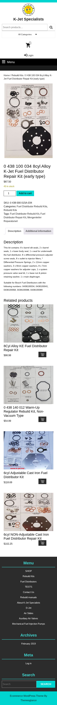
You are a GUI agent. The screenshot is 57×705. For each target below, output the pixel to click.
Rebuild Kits (17, 75)
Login (30, 55)
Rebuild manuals (28, 597)
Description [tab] (14, 231)
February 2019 (28, 643)
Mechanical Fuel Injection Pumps (28, 623)
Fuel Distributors (28, 581)
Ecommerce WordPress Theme (27, 696)
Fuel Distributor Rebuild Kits (32, 206)
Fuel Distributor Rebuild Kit (24, 213)
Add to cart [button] (42, 354)
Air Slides (28, 613)
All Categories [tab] (25, 34)
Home (7, 75)
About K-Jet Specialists (28, 602)
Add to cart (25, 193)
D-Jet (28, 608)
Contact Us (28, 592)
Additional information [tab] (38, 231)
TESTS (28, 586)
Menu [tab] (11, 62)
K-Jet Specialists (28, 19)
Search (51, 27)
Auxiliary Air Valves (28, 618)
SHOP (28, 571)
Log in (28, 663)
